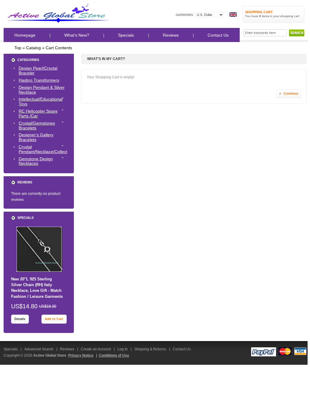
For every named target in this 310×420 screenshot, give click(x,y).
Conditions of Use (114, 355)
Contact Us (182, 349)
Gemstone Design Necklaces (36, 161)
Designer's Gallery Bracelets (36, 137)
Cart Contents (59, 47)
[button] (288, 93)
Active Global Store (49, 355)
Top (17, 47)
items (264, 16)
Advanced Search (38, 349)
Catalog (33, 47)
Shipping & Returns (150, 349)
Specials (25, 217)
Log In (122, 349)
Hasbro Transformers (39, 80)
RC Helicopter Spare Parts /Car (38, 113)
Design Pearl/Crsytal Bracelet (38, 70)
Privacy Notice (80, 355)
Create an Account (96, 349)
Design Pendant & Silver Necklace (42, 90)
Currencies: (185, 15)
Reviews (24, 182)
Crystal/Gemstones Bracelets (37, 125)
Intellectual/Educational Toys (40, 101)
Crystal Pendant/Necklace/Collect (43, 149)
